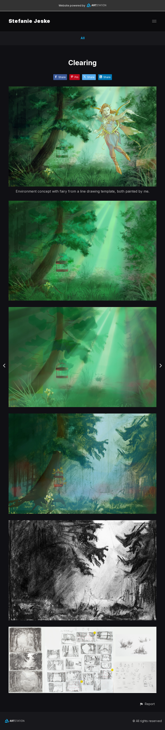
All (83, 38)
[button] (147, 703)
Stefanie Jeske (29, 21)
